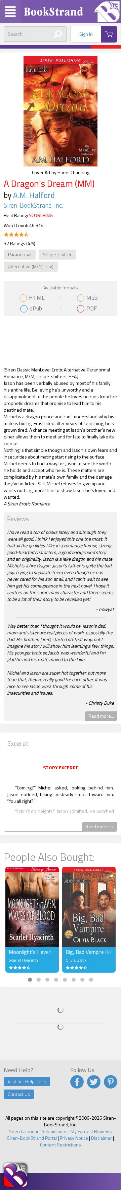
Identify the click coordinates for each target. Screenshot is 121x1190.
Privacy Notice (74, 1137)
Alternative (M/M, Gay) (30, 266)
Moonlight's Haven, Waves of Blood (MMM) (32, 952)
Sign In (86, 34)
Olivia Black (76, 960)
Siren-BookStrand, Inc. (33, 205)
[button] (30, 979)
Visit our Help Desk (27, 1081)
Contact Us (19, 1094)
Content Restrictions (60, 1144)
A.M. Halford (34, 195)
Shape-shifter (57, 254)
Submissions (55, 1131)
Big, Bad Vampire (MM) (89, 952)
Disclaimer (101, 1137)
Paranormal (19, 254)
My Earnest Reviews (91, 1131)
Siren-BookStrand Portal (32, 1137)
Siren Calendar (24, 1131)
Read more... (101, 715)
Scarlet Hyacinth (23, 960)
